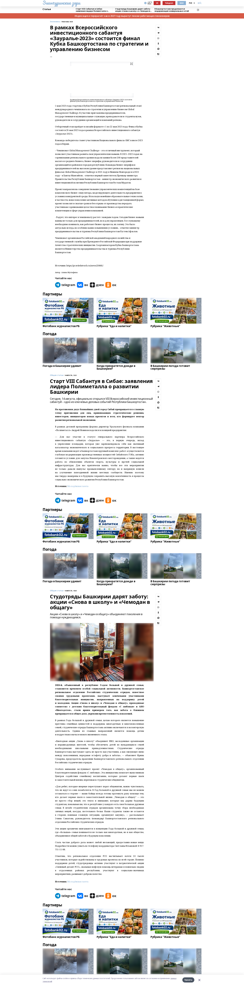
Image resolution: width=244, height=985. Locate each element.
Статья (47, 9)
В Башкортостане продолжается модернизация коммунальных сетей (172, 10)
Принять (188, 980)
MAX (182, 3)
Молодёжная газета (77, 486)
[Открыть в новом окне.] (65, 285)
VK (157, 3)
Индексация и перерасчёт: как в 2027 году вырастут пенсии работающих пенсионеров (122, 15)
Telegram (169, 3)
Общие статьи (57, 375)
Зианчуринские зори (61, 3)
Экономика (55, 22)
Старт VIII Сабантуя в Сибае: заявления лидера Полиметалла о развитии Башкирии (92, 10)
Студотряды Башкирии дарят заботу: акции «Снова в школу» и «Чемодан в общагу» (132, 10)
